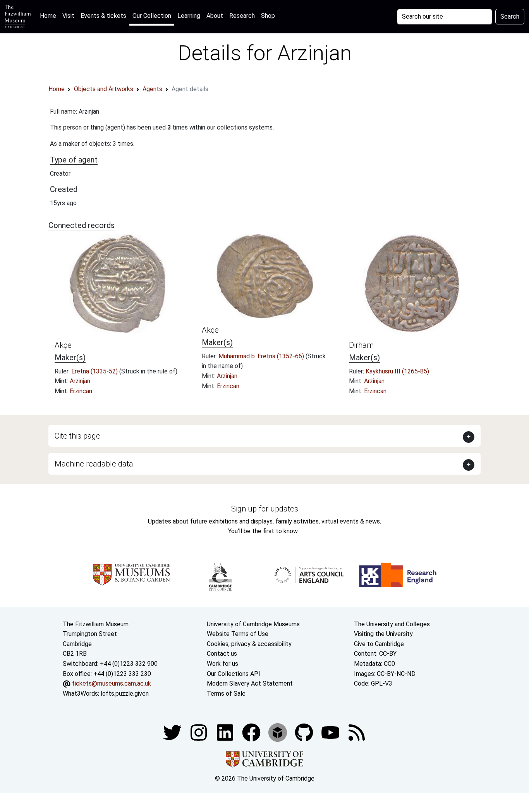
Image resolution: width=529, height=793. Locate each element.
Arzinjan (80, 381)
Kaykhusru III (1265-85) (397, 371)
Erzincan (81, 391)
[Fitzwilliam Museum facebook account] (226, 732)
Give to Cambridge (379, 644)
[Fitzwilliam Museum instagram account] (199, 732)
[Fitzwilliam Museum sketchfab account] (278, 732)
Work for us (222, 663)
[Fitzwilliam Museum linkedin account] (252, 732)
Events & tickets (103, 15)
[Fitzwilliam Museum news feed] (356, 732)
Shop (268, 15)
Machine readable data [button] (94, 463)
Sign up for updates (264, 508)
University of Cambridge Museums (253, 624)
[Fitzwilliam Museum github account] (305, 732)
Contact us (222, 653)
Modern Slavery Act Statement (250, 683)
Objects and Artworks (103, 89)
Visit (68, 15)
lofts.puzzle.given (125, 693)
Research (242, 15)
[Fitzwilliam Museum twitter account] (173, 732)
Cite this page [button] (77, 436)
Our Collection (151, 15)
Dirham (361, 345)
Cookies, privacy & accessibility (249, 644)
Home (49, 15)
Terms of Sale (226, 693)
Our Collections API (233, 673)
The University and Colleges (392, 624)
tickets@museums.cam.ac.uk (111, 683)
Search (509, 16)
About (214, 15)
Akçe (63, 345)
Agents (152, 89)
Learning (188, 15)
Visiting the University (383, 634)
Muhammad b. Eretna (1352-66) (262, 356)
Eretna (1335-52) (95, 371)
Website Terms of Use (237, 634)
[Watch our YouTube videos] (331, 732)
